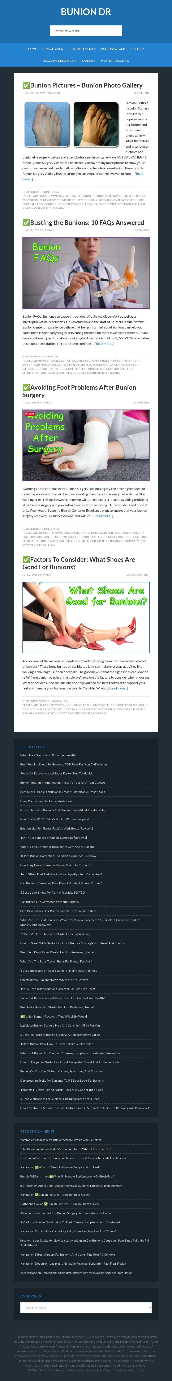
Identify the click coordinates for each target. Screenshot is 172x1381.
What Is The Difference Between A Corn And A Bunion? (57, 846)
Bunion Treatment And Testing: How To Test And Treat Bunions (63, 782)
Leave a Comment (138, 574)
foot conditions (48, 204)
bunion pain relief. (99, 360)
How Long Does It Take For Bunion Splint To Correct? (55, 865)
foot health (93, 204)
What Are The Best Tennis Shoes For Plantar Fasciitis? (56, 961)
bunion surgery (95, 200)
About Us (110, 1370)
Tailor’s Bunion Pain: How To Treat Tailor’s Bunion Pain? (56, 1044)
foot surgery (80, 372)
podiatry (58, 208)
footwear (121, 709)
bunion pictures (124, 195)
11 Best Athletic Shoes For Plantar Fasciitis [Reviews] (55, 934)
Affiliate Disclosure (131, 1370)
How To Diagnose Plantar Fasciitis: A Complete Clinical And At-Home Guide (69, 1062)
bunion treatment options (81, 368)
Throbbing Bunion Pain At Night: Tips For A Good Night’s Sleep (61, 1089)
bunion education (78, 195)
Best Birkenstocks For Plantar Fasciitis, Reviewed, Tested (58, 911)
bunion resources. (71, 200)
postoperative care (134, 540)
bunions (138, 200)
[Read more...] (104, 343)
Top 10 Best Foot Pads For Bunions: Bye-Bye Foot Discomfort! (61, 874)
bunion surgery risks (113, 364)
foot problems (127, 204)
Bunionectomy (49, 191)
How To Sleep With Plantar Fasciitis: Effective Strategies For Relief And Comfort (73, 943)
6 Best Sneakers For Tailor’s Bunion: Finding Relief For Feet (58, 970)
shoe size (74, 713)
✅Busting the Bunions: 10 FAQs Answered (83, 222)
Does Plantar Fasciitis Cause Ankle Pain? (46, 801)
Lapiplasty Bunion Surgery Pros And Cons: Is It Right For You (60, 1025)
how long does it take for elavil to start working (51, 1240)
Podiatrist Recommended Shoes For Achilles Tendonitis (56, 773)
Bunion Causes (49, 356)
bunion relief (49, 200)
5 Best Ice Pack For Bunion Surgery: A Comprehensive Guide (60, 1034)
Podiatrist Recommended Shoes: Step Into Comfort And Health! (62, 998)
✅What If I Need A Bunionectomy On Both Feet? (67, 1167)
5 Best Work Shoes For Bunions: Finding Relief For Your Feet (59, 1098)
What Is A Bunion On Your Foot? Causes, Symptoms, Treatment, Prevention (70, 1053)
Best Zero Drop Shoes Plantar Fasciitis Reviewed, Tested (57, 952)
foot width (105, 709)
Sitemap (60, 1370)
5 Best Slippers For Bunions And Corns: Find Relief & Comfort (75, 1254)
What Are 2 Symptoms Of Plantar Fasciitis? (48, 755)
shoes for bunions (93, 713)
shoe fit (61, 713)
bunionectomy (115, 536)
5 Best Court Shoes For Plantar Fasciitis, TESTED (52, 892)
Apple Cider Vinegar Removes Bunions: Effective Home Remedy (80, 1185)
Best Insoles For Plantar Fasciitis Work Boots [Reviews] (56, 828)
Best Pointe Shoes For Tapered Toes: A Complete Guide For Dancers (80, 1158)
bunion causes (50, 360)
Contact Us (94, 1370)
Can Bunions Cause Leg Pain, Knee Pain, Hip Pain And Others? (61, 883)
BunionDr (46, 1370)
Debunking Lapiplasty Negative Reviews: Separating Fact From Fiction (80, 1263)
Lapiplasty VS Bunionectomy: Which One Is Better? (54, 980)
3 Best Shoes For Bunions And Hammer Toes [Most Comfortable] (62, 810)
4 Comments (141, 92)
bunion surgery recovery (81, 364)
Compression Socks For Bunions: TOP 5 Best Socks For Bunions (62, 1080)
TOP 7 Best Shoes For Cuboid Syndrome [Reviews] (53, 837)
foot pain (109, 204)
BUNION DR (86, 11)
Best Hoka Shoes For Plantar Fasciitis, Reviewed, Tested (57, 1007)
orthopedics (42, 208)
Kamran (25, 1139)
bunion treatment (119, 200)
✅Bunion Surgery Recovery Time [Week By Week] (53, 1016)
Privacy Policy (76, 1370)
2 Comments (141, 402)
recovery (28, 545)
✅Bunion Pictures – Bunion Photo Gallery (82, 85)
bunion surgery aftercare (103, 532)
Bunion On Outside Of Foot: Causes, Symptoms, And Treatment (62, 1071)
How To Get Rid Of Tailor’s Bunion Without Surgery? (54, 819)
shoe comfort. (45, 713)
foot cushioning (136, 705)
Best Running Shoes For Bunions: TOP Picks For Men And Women (63, 764)
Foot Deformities (72, 204)
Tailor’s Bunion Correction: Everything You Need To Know (58, 856)
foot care (29, 204)
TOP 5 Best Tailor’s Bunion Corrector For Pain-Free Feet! (57, 989)
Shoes (43, 701)
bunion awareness (52, 195)
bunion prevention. (125, 360)
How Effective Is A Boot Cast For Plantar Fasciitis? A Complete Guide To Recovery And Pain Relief (84, 1108)
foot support (87, 709)
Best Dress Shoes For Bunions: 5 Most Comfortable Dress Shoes (62, 792)
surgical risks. (45, 545)
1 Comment (142, 230)
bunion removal (51, 532)
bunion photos (102, 195)
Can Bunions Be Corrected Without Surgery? (49, 901)
